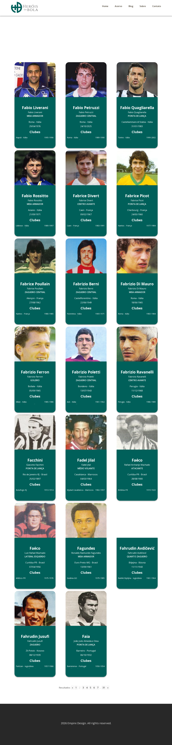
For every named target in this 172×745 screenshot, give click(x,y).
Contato (156, 6)
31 (104, 687)
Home (105, 6)
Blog (131, 6)
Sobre (143, 6)
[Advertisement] (86, 36)
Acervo (118, 6)
